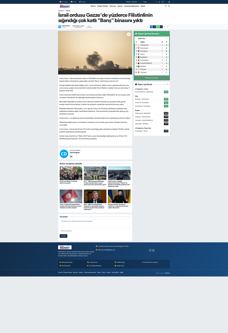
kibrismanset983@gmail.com (106, 250)
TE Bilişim (167, 273)
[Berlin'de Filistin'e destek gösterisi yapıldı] (71, 173)
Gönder (63, 236)
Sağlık (121, 272)
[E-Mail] (71, 156)
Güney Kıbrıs (115, 272)
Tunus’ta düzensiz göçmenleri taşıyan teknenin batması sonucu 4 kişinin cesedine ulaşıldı (70, 206)
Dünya (68, 10)
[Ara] (165, 6)
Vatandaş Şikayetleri (131, 6)
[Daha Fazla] (161, 26)
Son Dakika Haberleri (95, 265)
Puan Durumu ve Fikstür (151, 262)
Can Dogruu (75, 152)
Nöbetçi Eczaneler (67, 262)
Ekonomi (113, 6)
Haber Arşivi (120, 265)
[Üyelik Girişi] (168, 2)
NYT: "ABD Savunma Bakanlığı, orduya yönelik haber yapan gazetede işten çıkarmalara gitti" (95, 183)
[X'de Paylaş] (154, 26)
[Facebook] (150, 250)
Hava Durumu (93, 262)
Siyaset (120, 6)
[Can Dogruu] (64, 154)
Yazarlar (83, 1)
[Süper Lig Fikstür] (167, 84)
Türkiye (108, 272)
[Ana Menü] (169, 6)
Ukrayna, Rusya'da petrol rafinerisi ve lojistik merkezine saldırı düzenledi (118, 206)
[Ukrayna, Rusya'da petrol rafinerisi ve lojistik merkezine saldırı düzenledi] (119, 196)
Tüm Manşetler (66, 265)
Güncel (93, 6)
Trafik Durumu (121, 262)
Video (74, 1)
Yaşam (142, 6)
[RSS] (153, 250)
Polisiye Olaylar (102, 6)
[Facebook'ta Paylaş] (151, 26)
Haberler (61, 10)
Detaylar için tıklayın (151, 78)
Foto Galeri (64, 1)
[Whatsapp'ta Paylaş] (157, 26)
